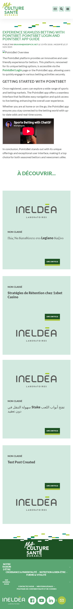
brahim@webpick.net (26, 44)
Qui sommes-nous (6, 582)
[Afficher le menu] (67, 9)
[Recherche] (61, 9)
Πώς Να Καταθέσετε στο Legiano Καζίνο (35, 238)
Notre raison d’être (7, 567)
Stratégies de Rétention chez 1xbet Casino (35, 295)
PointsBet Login (12, 70)
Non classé (15, 231)
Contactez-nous (26, 586)
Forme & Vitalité (36, 575)
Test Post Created (21, 462)
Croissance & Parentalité (21, 572)
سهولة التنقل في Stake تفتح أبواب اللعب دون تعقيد (36, 409)
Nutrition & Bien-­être (53, 572)
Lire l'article (52, 262)
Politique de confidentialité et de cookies (36, 589)
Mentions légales (45, 586)
